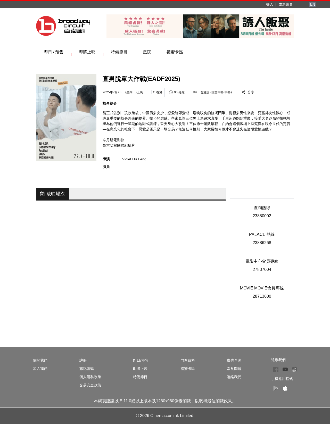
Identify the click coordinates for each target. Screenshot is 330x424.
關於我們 (40, 360)
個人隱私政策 (90, 377)
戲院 (147, 52)
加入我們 (40, 369)
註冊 (83, 360)
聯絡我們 (234, 377)
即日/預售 (140, 360)
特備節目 (119, 52)
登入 (269, 4)
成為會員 (285, 4)
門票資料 (187, 360)
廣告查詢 (234, 360)
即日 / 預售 (53, 52)
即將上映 (87, 52)
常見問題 (234, 369)
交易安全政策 (90, 385)
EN (312, 4)
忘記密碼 (86, 369)
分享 (251, 92)
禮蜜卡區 (175, 52)
